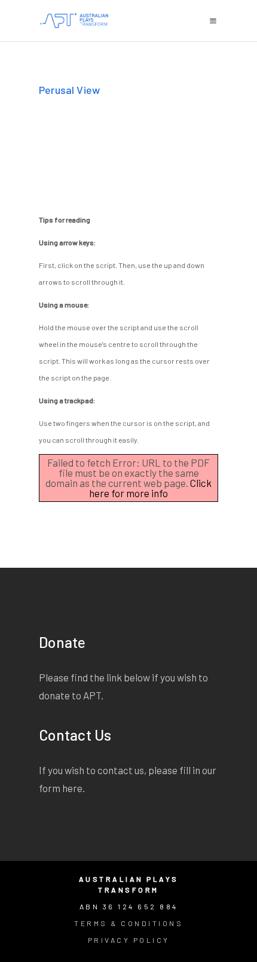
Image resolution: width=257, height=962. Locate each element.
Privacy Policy (129, 940)
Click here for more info (150, 488)
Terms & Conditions (128, 923)
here (72, 788)
